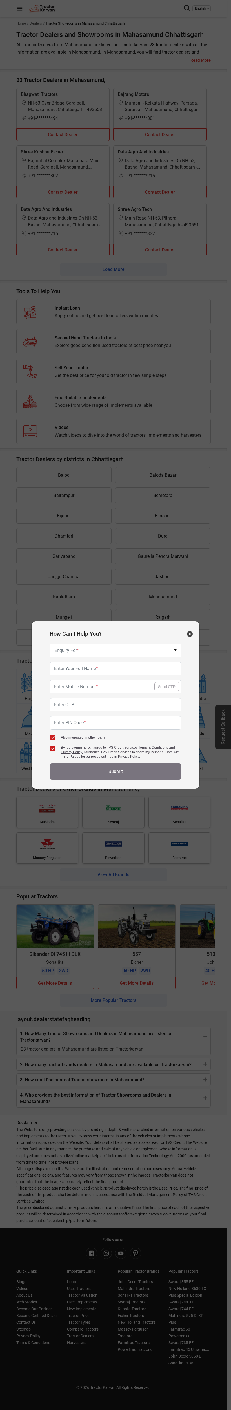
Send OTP (167, 686)
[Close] (190, 634)
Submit (115, 771)
